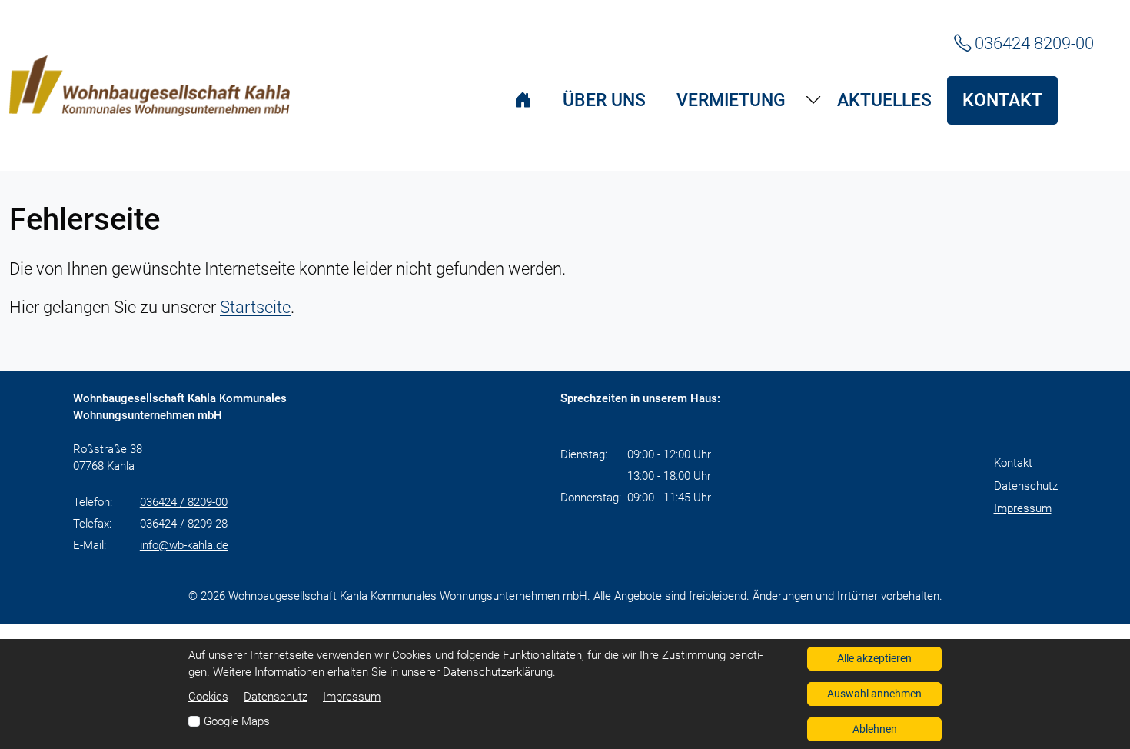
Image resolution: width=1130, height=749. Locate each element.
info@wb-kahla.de (184, 545)
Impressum (1023, 508)
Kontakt (1013, 463)
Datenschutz (1026, 486)
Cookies (208, 697)
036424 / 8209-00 (184, 502)
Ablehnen (874, 729)
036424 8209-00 (1032, 43)
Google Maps (237, 721)
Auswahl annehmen (874, 693)
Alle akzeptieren (874, 658)
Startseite (255, 307)
